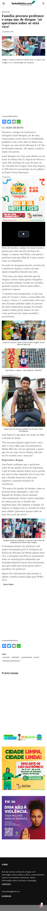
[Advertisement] (23, 89)
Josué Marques (26, 657)
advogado (6, 657)
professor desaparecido (11, 661)
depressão (15, 657)
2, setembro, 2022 (7, 32)
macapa (36, 657)
